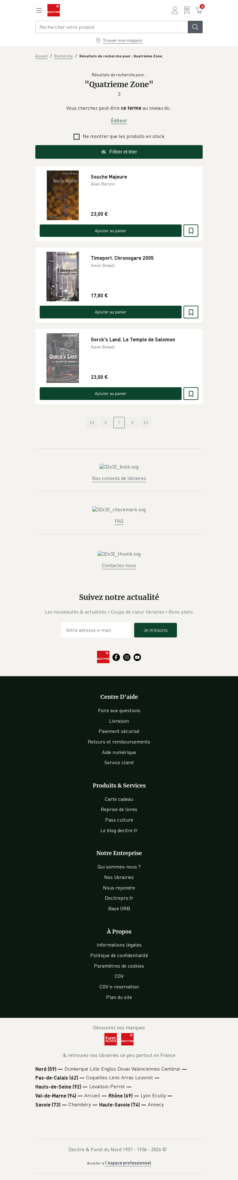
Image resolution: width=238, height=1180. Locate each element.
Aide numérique (119, 752)
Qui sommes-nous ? (119, 866)
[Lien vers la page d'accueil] (53, 10)
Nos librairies (119, 877)
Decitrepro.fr (119, 898)
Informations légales (119, 945)
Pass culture (119, 820)
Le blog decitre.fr (119, 830)
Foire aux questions (119, 710)
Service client (119, 762)
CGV (119, 976)
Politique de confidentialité (119, 955)
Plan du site (119, 997)
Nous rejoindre (119, 888)
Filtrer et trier (123, 151)
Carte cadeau (119, 799)
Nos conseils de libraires (119, 478)
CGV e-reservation (119, 986)
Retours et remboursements (119, 742)
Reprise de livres (119, 809)
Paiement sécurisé (119, 731)
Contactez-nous (119, 565)
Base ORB (119, 908)
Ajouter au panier (110, 230)
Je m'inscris (155, 630)
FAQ (119, 521)
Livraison (119, 721)
